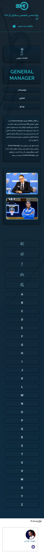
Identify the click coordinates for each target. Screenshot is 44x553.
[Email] (33, 547)
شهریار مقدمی (29, 541)
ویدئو (22, 106)
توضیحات (22, 90)
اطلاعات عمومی (22, 58)
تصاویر (22, 98)
